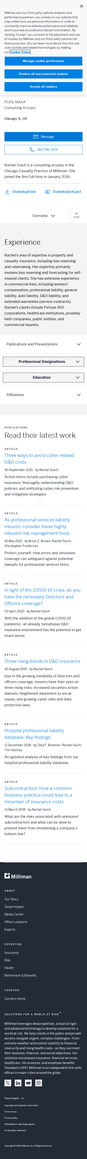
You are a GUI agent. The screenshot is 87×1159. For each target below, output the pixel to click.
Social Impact (14, 907)
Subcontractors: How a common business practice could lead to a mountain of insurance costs (38, 795)
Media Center (14, 914)
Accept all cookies (43, 87)
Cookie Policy (20, 52)
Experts (9, 930)
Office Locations (15, 922)
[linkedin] (18, 1083)
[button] (7, 1083)
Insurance (11, 953)
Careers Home (15, 999)
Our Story (11, 899)
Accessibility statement (15, 1130)
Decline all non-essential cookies (43, 74)
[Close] (82, 6)
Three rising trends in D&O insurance (42, 661)
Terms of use (10, 1111)
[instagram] (38, 1083)
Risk (7, 960)
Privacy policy (10, 1118)
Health (9, 968)
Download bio (24, 191)
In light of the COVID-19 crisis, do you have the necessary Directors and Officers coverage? (42, 596)
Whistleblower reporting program (19, 1124)
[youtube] (28, 1083)
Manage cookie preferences (43, 61)
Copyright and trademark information (21, 1105)
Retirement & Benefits (20, 975)
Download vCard (67, 191)
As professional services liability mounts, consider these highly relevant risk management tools (37, 526)
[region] (43, 47)
